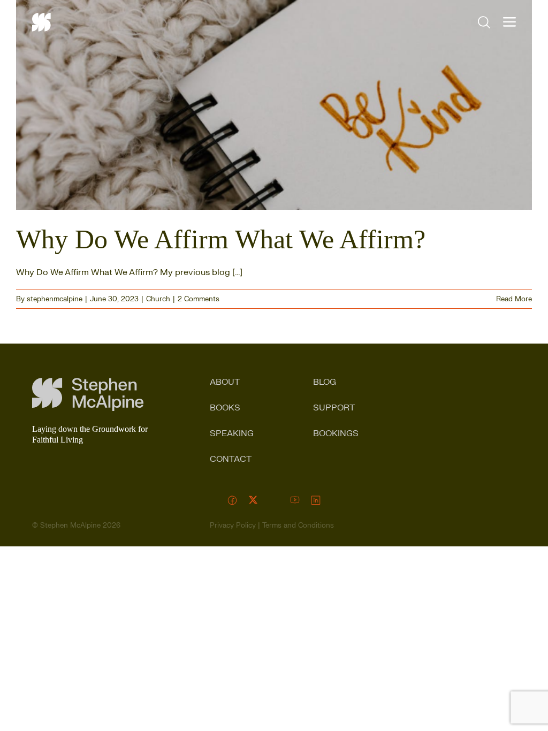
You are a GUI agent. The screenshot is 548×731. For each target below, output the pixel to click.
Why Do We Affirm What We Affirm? (220, 239)
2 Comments (198, 299)
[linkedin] (316, 500)
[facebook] (232, 500)
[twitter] (253, 500)
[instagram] (274, 500)
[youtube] (295, 500)
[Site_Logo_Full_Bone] (87, 382)
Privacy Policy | (236, 525)
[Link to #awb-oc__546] (509, 22)
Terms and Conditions (298, 525)
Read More (514, 299)
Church (158, 299)
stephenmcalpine (54, 299)
